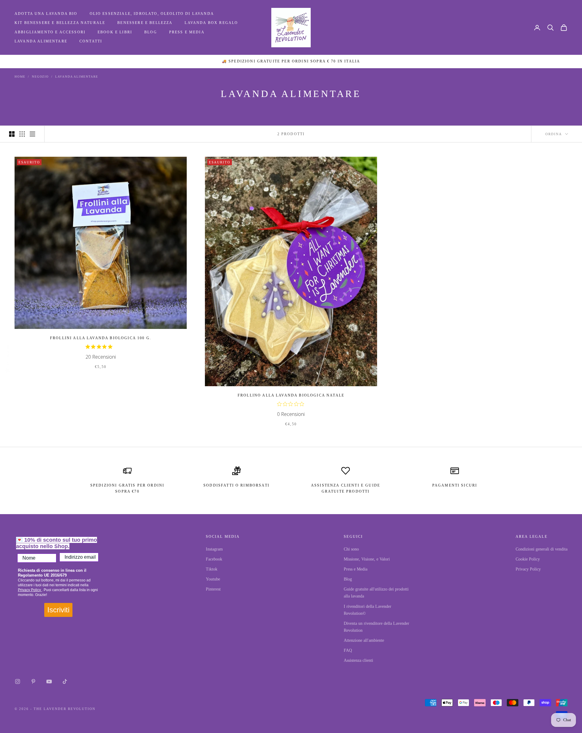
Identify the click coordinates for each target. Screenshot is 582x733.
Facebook (214, 559)
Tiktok (211, 569)
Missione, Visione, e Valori (367, 559)
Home (20, 76)
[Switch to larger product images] (12, 134)
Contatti (90, 41)
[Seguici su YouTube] (49, 681)
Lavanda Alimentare (41, 41)
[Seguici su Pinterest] (33, 681)
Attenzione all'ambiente (364, 640)
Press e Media (187, 32)
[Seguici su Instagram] (18, 681)
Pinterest (213, 589)
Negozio (40, 76)
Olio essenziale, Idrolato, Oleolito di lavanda (152, 14)
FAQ (348, 650)
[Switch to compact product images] (32, 134)
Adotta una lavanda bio (46, 14)
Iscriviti (58, 610)
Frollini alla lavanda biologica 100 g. (100, 338)
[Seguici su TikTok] (65, 681)
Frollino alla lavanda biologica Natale (291, 395)
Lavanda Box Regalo (211, 23)
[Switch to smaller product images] (22, 134)
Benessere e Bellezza (144, 23)
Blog (150, 32)
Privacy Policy (30, 590)
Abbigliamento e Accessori (50, 32)
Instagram (214, 549)
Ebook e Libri (115, 32)
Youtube (213, 579)
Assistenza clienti (358, 660)
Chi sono (351, 549)
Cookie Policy (528, 559)
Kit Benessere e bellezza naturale (60, 23)
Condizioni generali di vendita (541, 549)
